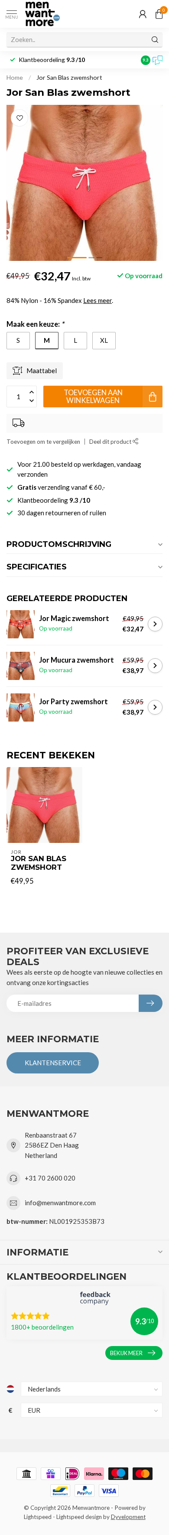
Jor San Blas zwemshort (69, 77)
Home (14, 77)
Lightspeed (38, 1516)
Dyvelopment (128, 1516)
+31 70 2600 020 (50, 1178)
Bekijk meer (126, 1353)
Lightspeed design (79, 1516)
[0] (159, 14)
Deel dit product (111, 441)
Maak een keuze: (35, 324)
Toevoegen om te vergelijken (43, 441)
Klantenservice (53, 1063)
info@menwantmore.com (60, 1203)
